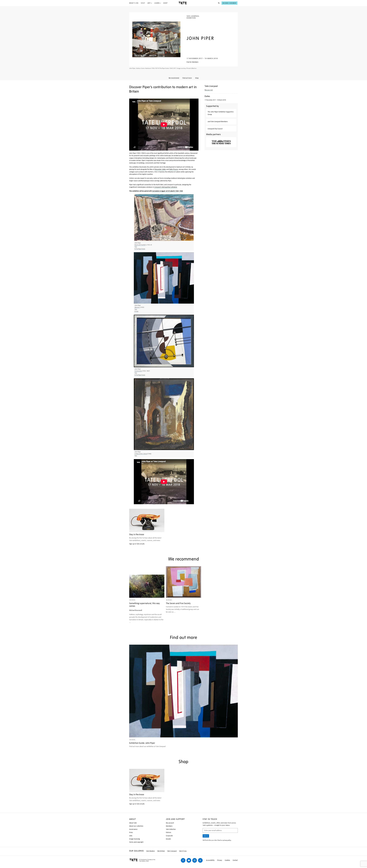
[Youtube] (189, 860)
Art (149, 3)
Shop (165, 3)
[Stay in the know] (146, 520)
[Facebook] (183, 860)
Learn (157, 3)
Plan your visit (209, 90)
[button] (218, 3)
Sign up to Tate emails (137, 544)
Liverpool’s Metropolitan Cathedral (165, 187)
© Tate (136, 311)
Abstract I (137, 307)
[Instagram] (194, 860)
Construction (138, 371)
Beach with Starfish (140, 245)
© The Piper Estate (140, 249)
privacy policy (227, 840)
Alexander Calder (160, 169)
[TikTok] (200, 860)
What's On (133, 3)
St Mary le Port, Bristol (141, 454)
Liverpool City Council (215, 129)
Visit (143, 3)
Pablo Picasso (173, 169)
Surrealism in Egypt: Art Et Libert (163, 191)
